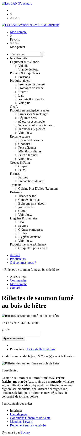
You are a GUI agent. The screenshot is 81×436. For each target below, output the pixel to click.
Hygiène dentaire (29, 237)
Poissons (24, 77)
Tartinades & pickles (31, 129)
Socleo (25, 432)
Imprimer (16, 410)
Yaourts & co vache (31, 99)
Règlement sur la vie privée (28, 425)
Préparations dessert (31, 181)
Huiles (22, 233)
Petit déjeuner (27, 147)
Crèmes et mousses (30, 229)
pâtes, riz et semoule (31, 121)
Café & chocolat (29, 199)
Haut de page (18, 414)
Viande (34, 62)
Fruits (25, 62)
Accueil (15, 255)
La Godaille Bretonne (41, 349)
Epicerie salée (40, 110)
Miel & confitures (29, 151)
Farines (15, 173)
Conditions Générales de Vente (30, 418)
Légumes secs (27, 118)
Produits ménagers (22, 244)
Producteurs (18, 259)
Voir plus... (25, 103)
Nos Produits (18, 58)
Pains (21, 170)
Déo (21, 222)
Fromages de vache (31, 88)
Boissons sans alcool (31, 203)
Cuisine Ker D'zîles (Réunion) (38, 188)
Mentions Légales (21, 421)
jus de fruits (25, 207)
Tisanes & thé (27, 196)
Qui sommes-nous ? (23, 262)
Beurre (22, 91)
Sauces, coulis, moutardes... (36, 125)
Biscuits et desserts (30, 140)
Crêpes (22, 166)
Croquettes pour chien (32, 248)
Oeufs (14, 106)
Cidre (22, 211)
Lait (20, 95)
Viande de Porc (28, 69)
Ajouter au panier (13, 338)
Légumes (16, 62)
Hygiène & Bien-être (23, 218)
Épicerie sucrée (20, 136)
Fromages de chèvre (31, 84)
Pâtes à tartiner (27, 155)
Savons (23, 226)
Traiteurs (15, 185)
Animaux (40, 244)
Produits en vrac (20, 110)
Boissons (16, 192)
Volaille (23, 65)
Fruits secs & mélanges (33, 114)
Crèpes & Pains (20, 162)
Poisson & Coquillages (25, 73)
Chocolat (24, 144)
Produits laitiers (20, 80)
